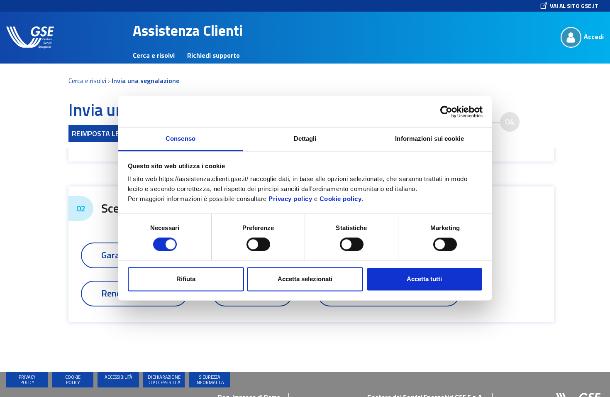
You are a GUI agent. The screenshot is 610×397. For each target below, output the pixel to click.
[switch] (258, 244)
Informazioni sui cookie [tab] (429, 138)
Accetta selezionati (305, 278)
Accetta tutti (424, 278)
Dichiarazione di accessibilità (164, 380)
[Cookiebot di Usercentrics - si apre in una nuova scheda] (446, 111)
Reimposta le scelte (108, 133)
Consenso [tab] (180, 138)
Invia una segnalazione (145, 81)
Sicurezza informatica (209, 380)
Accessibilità (118, 377)
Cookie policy (341, 198)
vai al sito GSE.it (574, 6)
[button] (30, 38)
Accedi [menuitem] (594, 37)
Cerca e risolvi (87, 81)
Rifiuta (185, 278)
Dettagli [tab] (305, 138)
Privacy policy (290, 198)
